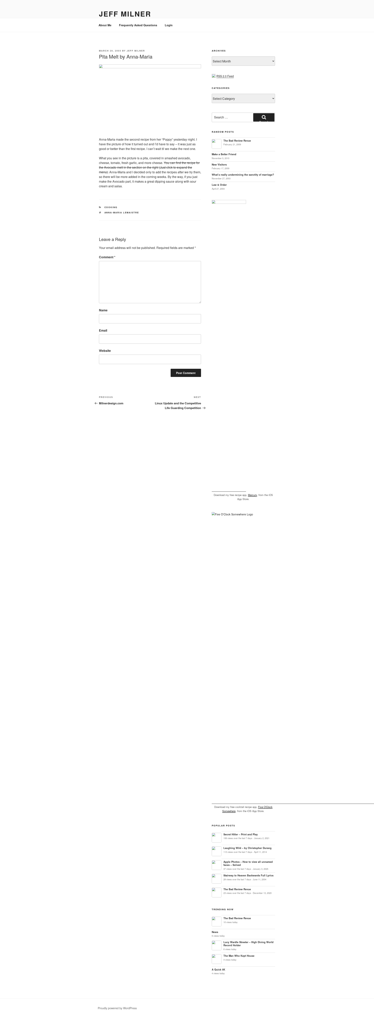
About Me (105, 25)
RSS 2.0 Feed (225, 76)
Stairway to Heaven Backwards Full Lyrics (248, 875)
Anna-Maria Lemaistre (121, 212)
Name (103, 310)
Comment (107, 257)
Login (169, 25)
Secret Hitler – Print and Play (240, 834)
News (215, 932)
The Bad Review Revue (237, 140)
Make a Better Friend (224, 154)
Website (105, 350)
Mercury (252, 495)
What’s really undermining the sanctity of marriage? (243, 174)
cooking (111, 207)
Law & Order (219, 184)
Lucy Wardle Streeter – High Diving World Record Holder (248, 944)
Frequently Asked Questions (138, 25)
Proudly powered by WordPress (117, 1008)
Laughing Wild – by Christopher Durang (247, 848)
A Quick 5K (218, 969)
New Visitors (219, 164)
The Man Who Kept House (238, 955)
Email (103, 330)
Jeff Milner (125, 14)
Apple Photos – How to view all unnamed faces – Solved (248, 863)
